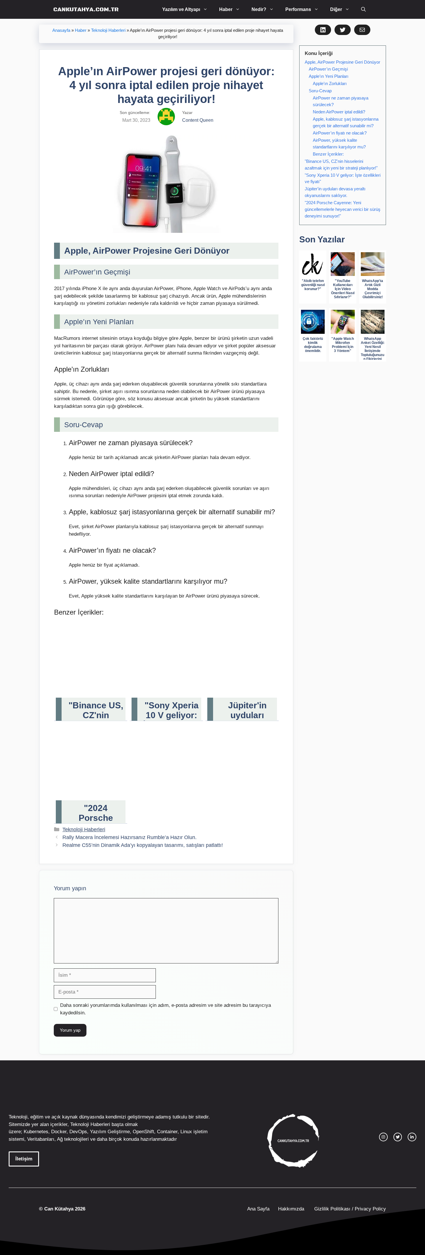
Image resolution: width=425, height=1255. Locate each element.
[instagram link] (383, 1137)
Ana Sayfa (258, 1209)
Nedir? (259, 9)
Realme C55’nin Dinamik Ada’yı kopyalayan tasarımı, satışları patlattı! (142, 845)
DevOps (78, 1131)
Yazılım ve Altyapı (181, 9)
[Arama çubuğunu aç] (363, 9)
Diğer (336, 9)
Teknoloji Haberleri (108, 30)
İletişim (23, 1159)
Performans (298, 9)
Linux (186, 1131)
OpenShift (143, 1131)
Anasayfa (61, 30)
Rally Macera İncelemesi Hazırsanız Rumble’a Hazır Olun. (129, 837)
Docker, (59, 1131)
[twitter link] (397, 1137)
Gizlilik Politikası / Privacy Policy (349, 1209)
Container (167, 1131)
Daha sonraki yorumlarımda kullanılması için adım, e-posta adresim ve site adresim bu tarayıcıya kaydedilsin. (165, 1009)
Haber (225, 9)
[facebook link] (412, 1137)
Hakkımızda (291, 1209)
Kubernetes (36, 1131)
